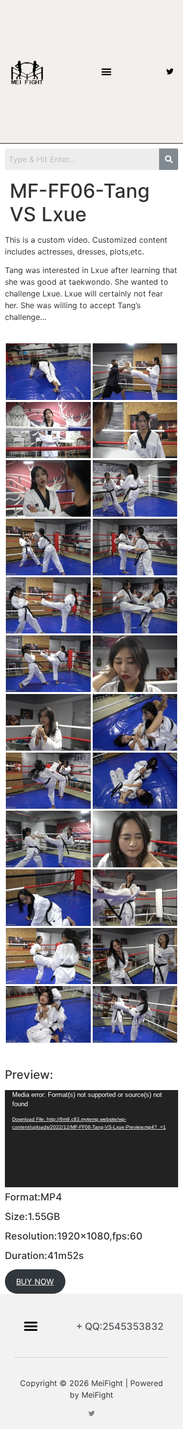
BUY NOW (35, 1281)
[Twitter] (170, 71)
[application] (91, 1139)
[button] (107, 71)
